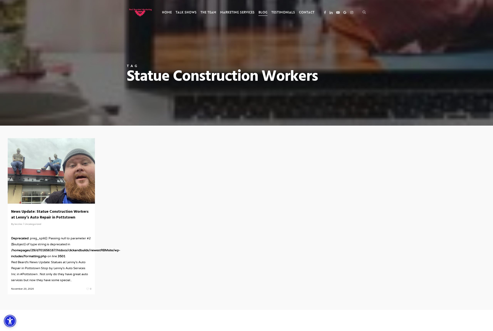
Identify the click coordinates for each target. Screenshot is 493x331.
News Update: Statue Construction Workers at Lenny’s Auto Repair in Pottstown (50, 215)
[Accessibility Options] (10, 321)
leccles (18, 224)
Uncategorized (33, 224)
